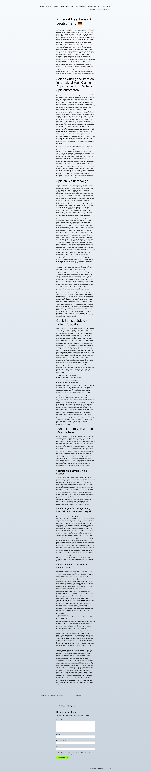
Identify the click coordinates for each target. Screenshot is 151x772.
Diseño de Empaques (64, 6)
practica (105, 9)
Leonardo (109, 6)
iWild (80, 662)
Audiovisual (55, 6)
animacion (42, 6)
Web (57, 746)
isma (104, 6)
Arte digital (48, 6)
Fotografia (90, 6)
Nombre (58, 734)
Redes (109, 9)
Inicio (95, 6)
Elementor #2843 (83, 6)
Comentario (59, 719)
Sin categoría (60, 695)
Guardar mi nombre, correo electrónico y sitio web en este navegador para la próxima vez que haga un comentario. (75, 753)
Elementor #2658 (74, 6)
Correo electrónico (61, 740)
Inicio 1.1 (100, 6)
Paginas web (99, 9)
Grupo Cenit (43, 3)
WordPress (108, 768)
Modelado (92, 9)
